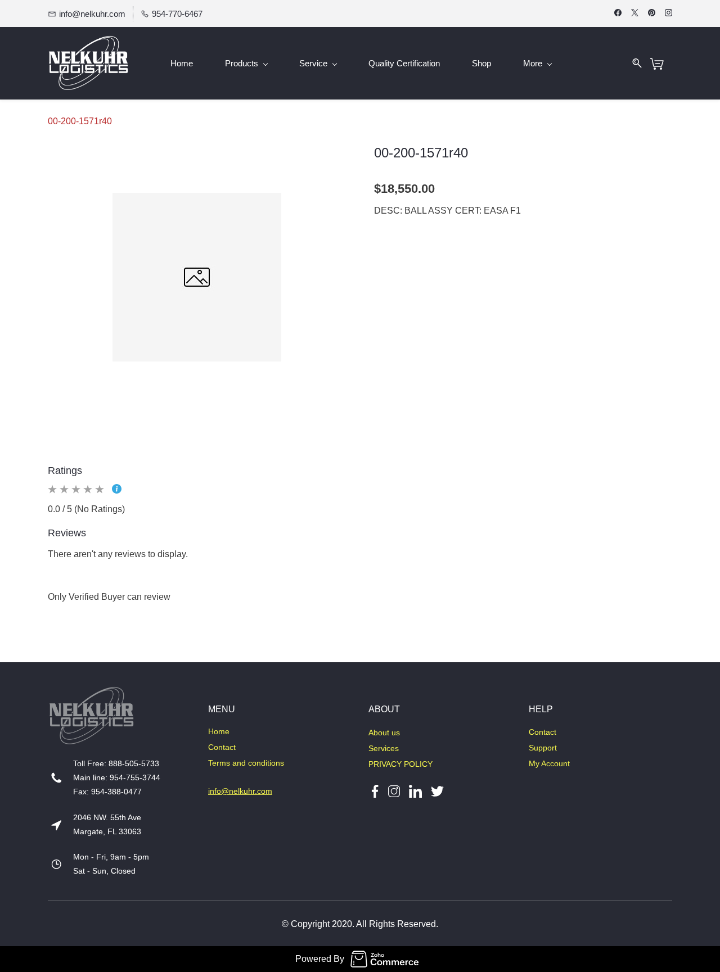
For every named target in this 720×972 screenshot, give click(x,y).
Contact (222, 747)
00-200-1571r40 (80, 121)
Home (219, 731)
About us (384, 732)
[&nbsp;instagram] (394, 790)
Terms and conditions (246, 762)
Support (543, 747)
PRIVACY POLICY (400, 763)
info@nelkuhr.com (240, 790)
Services (383, 748)
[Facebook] (374, 790)
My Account (549, 763)
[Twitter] (433, 790)
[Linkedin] (415, 790)
